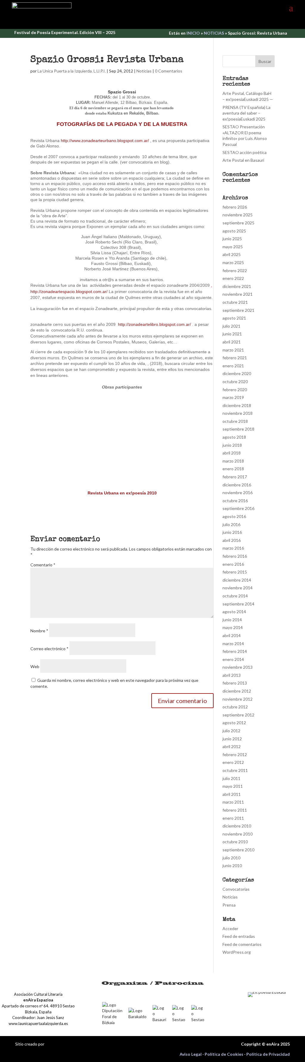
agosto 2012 (234, 722)
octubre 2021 (235, 302)
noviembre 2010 (237, 833)
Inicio (193, 33)
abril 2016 (231, 540)
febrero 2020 (234, 389)
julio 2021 (231, 326)
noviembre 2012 (237, 699)
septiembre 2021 (238, 310)
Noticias (214, 33)
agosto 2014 (234, 611)
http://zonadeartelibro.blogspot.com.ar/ (155, 324)
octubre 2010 (235, 841)
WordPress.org (236, 952)
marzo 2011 (233, 801)
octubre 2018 (235, 421)
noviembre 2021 (237, 294)
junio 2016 (232, 532)
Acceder (230, 928)
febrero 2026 (234, 206)
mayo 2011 (232, 786)
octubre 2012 (235, 706)
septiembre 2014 (238, 603)
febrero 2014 (234, 651)
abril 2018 (231, 452)
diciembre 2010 (236, 825)
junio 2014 (232, 619)
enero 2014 (233, 659)
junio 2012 (232, 738)
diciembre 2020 (236, 373)
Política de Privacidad (268, 1054)
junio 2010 (232, 865)
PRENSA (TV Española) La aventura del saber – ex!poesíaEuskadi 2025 (246, 113)
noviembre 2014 (237, 587)
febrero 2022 (234, 270)
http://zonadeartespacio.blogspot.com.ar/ (69, 291)
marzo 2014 (233, 643)
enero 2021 (233, 365)
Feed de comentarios (242, 944)
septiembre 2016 (238, 508)
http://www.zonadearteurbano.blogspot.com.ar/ (105, 140)
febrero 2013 (234, 682)
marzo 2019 (233, 397)
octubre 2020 (235, 381)
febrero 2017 (234, 476)
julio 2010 (231, 857)
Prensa (229, 904)
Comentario (42, 564)
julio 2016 (231, 524)
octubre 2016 (235, 500)
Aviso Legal (191, 1054)
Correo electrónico (49, 648)
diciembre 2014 (236, 579)
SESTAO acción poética (244, 152)
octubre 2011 (235, 770)
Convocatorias (236, 889)
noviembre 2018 (237, 413)
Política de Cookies (224, 1054)
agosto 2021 (234, 317)
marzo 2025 (233, 262)
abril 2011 (231, 794)
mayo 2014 (232, 627)
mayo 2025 (232, 246)
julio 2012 (231, 730)
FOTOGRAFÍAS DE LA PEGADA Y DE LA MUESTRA (122, 124)
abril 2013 (231, 675)
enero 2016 (233, 564)
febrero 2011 (234, 810)
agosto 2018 (234, 437)
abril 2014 (231, 635)
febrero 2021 (234, 357)
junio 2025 (232, 238)
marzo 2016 (233, 548)
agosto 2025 (234, 230)
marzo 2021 (233, 349)
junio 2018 (232, 445)
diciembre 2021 (236, 286)
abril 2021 (231, 341)
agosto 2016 (234, 516)
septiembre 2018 (238, 428)
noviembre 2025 (237, 214)
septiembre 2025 (238, 222)
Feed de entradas (238, 936)
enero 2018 (233, 468)
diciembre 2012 (236, 690)
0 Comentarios (168, 70)
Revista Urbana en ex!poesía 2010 (122, 493)
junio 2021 (232, 333)
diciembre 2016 (236, 484)
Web (34, 666)
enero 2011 (233, 818)
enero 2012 (233, 762)
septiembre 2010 (238, 849)
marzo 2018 (233, 460)
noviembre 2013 (237, 667)
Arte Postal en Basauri (243, 160)
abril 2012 (231, 746)
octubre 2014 (235, 595)
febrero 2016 (234, 556)
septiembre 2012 (238, 714)
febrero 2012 (234, 754)
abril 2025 (231, 254)
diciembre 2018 (236, 405)
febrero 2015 (234, 571)
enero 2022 (233, 278)
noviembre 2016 (237, 492)
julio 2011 (231, 778)
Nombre (39, 630)
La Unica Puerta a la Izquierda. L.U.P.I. (72, 70)
